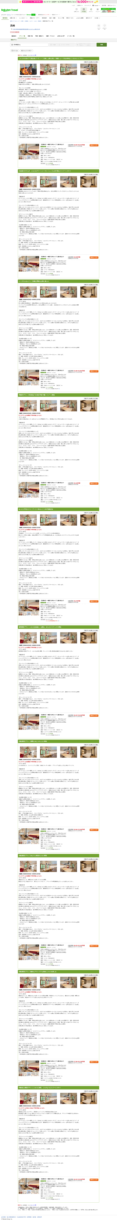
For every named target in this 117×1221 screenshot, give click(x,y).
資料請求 (39, 1217)
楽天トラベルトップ (14, 21)
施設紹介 (14, 36)
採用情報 (29, 1217)
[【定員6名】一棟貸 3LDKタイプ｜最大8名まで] (29, 149)
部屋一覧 (30, 36)
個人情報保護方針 (11, 1217)
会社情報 (3, 1217)
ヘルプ (73, 5)
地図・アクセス (50, 36)
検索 (101, 44)
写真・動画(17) (39, 36)
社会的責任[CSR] (21, 1217)
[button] (38, 149)
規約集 (34, 1217)
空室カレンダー (94, 145)
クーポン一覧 (70, 36)
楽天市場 (104, 5)
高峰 (12, 25)
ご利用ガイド (80, 5)
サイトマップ (88, 5)
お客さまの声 (60, 36)
